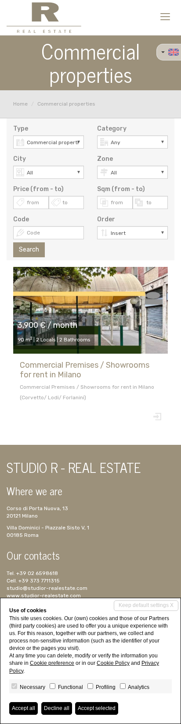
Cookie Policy (113, 663)
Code (21, 219)
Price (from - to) (38, 189)
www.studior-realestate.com (44, 596)
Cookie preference (52, 663)
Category (112, 128)
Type (20, 128)
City (19, 159)
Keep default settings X (146, 605)
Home (20, 104)
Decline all (56, 708)
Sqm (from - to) (121, 189)
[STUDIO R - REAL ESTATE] (44, 17)
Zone (105, 159)
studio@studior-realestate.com (47, 588)
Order (106, 219)
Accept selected (97, 708)
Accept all (23, 708)
